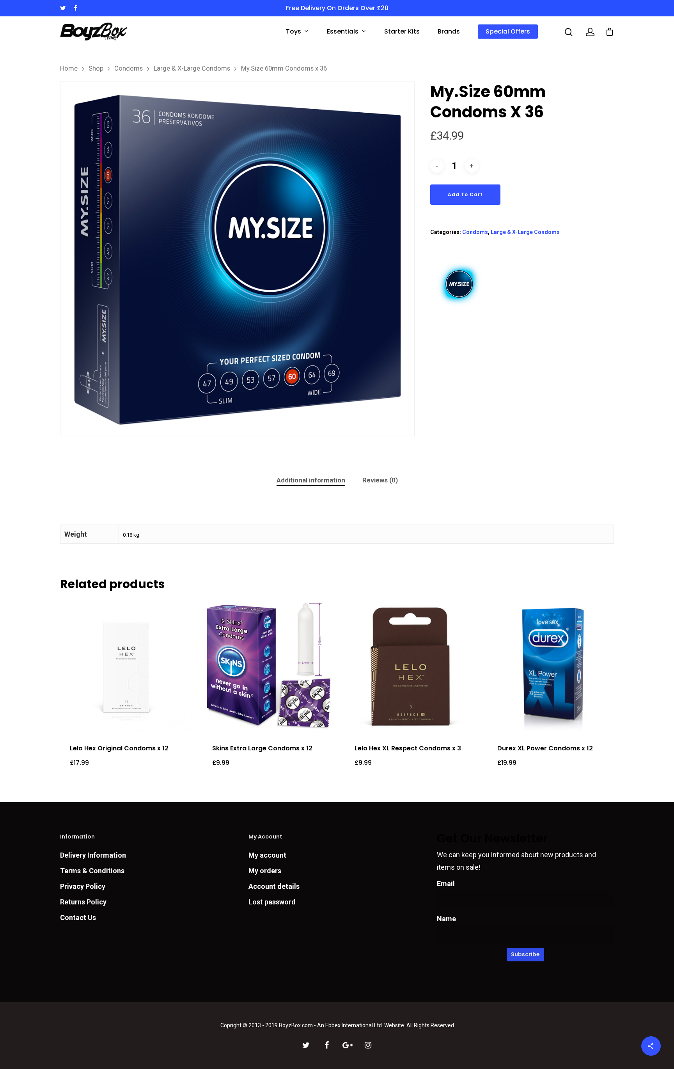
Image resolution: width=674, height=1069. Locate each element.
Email (446, 883)
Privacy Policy (82, 886)
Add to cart (465, 194)
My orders (264, 871)
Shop (96, 68)
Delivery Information (93, 855)
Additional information (311, 480)
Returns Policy (83, 902)
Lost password (272, 902)
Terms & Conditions (92, 871)
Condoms (128, 68)
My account (267, 855)
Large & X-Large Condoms (192, 68)
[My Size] (459, 309)
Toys (293, 31)
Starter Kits (402, 31)
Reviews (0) (380, 480)
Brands (449, 31)
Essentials (342, 31)
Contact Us (78, 917)
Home (69, 68)
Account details (274, 886)
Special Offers (508, 31)
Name (446, 919)
